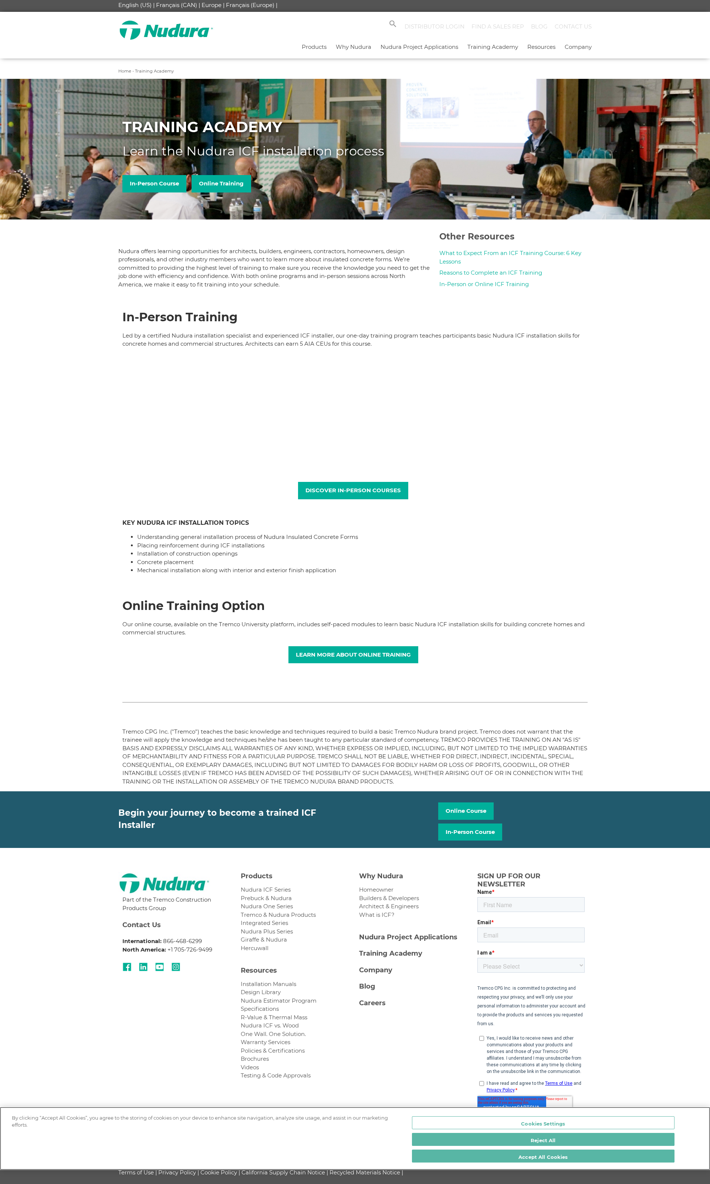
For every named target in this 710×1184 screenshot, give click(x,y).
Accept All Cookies (543, 1157)
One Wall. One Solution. (273, 1033)
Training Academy (492, 46)
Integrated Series (264, 922)
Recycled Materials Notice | (366, 1172)
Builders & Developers (389, 898)
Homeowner (376, 889)
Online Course (466, 810)
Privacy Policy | (178, 1172)
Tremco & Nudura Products (278, 914)
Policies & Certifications (273, 1050)
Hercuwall (254, 948)
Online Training (221, 183)
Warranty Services (265, 1042)
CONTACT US (573, 26)
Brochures (255, 1058)
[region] (355, 1138)
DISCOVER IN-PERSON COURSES (353, 490)
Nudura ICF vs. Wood (270, 1025)
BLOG (539, 26)
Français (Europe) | (251, 5)
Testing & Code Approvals (276, 1075)
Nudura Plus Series (267, 931)
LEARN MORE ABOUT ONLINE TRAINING (353, 654)
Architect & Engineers (389, 906)
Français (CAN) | (178, 5)
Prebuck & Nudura (266, 898)
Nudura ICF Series (266, 889)
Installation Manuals (268, 983)
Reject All (543, 1140)
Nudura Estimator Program (279, 1000)
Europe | (213, 5)
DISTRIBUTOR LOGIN (434, 26)
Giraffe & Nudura (264, 939)
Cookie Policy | (220, 1172)
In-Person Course (154, 183)
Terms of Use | (137, 1172)
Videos (250, 1067)
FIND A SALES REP (497, 26)
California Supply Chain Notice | (284, 1172)
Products (314, 46)
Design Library (261, 992)
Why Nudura (353, 46)
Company (578, 46)
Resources (541, 46)
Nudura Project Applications (419, 46)
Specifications (260, 1008)
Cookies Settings (543, 1124)
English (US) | (136, 5)
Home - (126, 71)
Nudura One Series (267, 906)
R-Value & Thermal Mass (274, 1017)
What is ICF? (377, 914)
